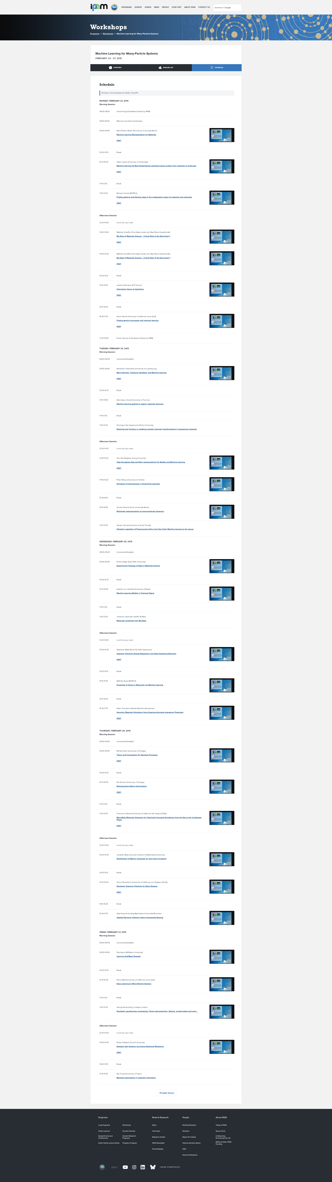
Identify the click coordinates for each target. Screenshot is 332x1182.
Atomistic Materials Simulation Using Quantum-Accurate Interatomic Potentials (150, 712)
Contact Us (204, 7)
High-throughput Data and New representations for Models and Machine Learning (151, 462)
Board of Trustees (189, 1137)
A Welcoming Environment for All (223, 1137)
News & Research (160, 1117)
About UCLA (220, 1131)
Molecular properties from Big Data (131, 621)
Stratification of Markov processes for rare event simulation (142, 859)
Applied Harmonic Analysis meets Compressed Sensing (140, 917)
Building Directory (189, 1125)
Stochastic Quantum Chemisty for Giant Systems (137, 886)
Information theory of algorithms (130, 289)
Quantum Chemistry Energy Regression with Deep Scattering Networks (146, 654)
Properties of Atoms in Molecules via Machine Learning (140, 685)
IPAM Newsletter (158, 1143)
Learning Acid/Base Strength (129, 956)
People (165, 7)
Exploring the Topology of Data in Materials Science (138, 566)
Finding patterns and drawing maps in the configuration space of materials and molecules (154, 197)
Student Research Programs (129, 1137)
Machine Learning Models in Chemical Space (135, 593)
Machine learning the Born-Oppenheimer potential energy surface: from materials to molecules (156, 166)
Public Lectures (104, 1131)
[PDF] (119, 141)
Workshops (108, 34)
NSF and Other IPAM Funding (223, 1143)
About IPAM (189, 7)
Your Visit (176, 7)
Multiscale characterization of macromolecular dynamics (140, 511)
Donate (138, 7)
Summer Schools (128, 1131)
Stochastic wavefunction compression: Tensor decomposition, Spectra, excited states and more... (157, 1011)
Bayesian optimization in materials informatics (136, 1078)
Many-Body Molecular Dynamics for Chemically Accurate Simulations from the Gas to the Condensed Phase (159, 818)
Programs (127, 7)
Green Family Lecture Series (108, 1143)
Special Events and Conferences (105, 1137)
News (156, 7)
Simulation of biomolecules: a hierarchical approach (138, 484)
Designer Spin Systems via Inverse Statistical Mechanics (140, 1046)
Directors (185, 1131)
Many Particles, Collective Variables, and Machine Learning (142, 373)
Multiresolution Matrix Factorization (132, 786)
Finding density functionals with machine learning (137, 320)
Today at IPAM (221, 1125)
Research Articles (158, 1137)
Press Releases (157, 1149)
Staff (184, 1149)
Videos (148, 7)
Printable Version (167, 1093)
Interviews (156, 1131)
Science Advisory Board (191, 1143)
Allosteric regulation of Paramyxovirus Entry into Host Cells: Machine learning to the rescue (155, 529)
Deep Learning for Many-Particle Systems (134, 984)
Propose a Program (129, 1143)
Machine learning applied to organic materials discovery (140, 404)
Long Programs (104, 1125)
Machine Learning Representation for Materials (136, 135)
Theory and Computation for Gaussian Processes (137, 755)
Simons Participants (189, 1155)
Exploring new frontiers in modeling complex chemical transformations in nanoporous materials (157, 429)
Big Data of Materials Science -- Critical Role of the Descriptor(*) (143, 236)
